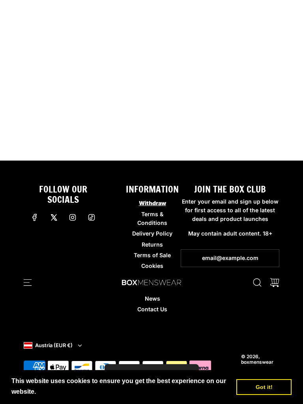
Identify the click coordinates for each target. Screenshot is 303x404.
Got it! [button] (264, 387)
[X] (53, 217)
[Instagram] (72, 217)
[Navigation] (27, 282)
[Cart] (274, 282)
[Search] (257, 282)
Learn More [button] (56, 391)
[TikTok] (91, 217)
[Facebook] (34, 217)
